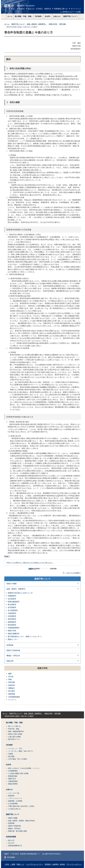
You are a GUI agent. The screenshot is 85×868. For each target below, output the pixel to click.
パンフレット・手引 (15, 748)
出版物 (10, 754)
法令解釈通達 (12, 771)
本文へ (13, 9)
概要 (10, 674)
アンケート (12, 700)
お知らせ (9, 789)
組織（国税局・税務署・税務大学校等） (22, 821)
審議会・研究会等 (13, 656)
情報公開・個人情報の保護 (17, 831)
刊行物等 (9, 745)
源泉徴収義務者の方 (15, 845)
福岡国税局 (12, 622)
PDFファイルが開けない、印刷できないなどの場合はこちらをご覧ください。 (30, 562)
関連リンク (20, 864)
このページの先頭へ (73, 573)
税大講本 (11, 691)
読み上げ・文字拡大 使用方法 (39, 9)
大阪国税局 (12, 613)
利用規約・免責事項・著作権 (55, 864)
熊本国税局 (12, 625)
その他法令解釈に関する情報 (18, 773)
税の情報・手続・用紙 (14, 723)
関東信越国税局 (13, 602)
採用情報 (10, 645)
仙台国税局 (12, 599)
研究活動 (62, 24)
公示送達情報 (12, 803)
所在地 (10, 676)
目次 (6, 556)
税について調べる (14, 726)
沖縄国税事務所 (13, 628)
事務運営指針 (12, 776)
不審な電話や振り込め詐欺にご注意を (21, 806)
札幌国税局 (12, 596)
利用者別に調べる (61, 9)
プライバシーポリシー (74, 864)
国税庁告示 (12, 779)
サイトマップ (76, 9)
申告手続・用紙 (13, 729)
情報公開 (10, 661)
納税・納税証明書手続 (16, 731)
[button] (24, 16)
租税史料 (11, 685)
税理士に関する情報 (15, 734)
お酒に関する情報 (14, 737)
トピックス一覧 (13, 793)
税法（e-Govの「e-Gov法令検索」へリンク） (24, 768)
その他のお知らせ (14, 809)
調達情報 (11, 694)
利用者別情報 (11, 837)
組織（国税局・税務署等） (37, 24)
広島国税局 (12, 616)
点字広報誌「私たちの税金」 (18, 759)
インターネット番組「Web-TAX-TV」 (21, 751)
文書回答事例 (12, 781)
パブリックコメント (15, 798)
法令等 (8, 765)
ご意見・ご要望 (9, 864)
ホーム (9, 16)
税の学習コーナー (14, 739)
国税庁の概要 (12, 584)
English (22, 9)
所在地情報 (11, 857)
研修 (10, 679)
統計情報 (11, 756)
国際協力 (11, 688)
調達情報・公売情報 (15, 801)
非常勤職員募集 (14, 697)
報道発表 (11, 796)
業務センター (13, 639)
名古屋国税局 (13, 610)
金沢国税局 (12, 607)
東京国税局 (12, 604)
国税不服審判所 (13, 634)
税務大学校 (53, 24)
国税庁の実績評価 (13, 650)
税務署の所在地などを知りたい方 (20, 593)
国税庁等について (18, 24)
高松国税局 (12, 619)
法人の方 (11, 843)
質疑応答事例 (12, 784)
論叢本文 (32, 569)
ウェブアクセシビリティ (34, 864)
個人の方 (11, 840)
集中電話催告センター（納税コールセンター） (25, 636)
